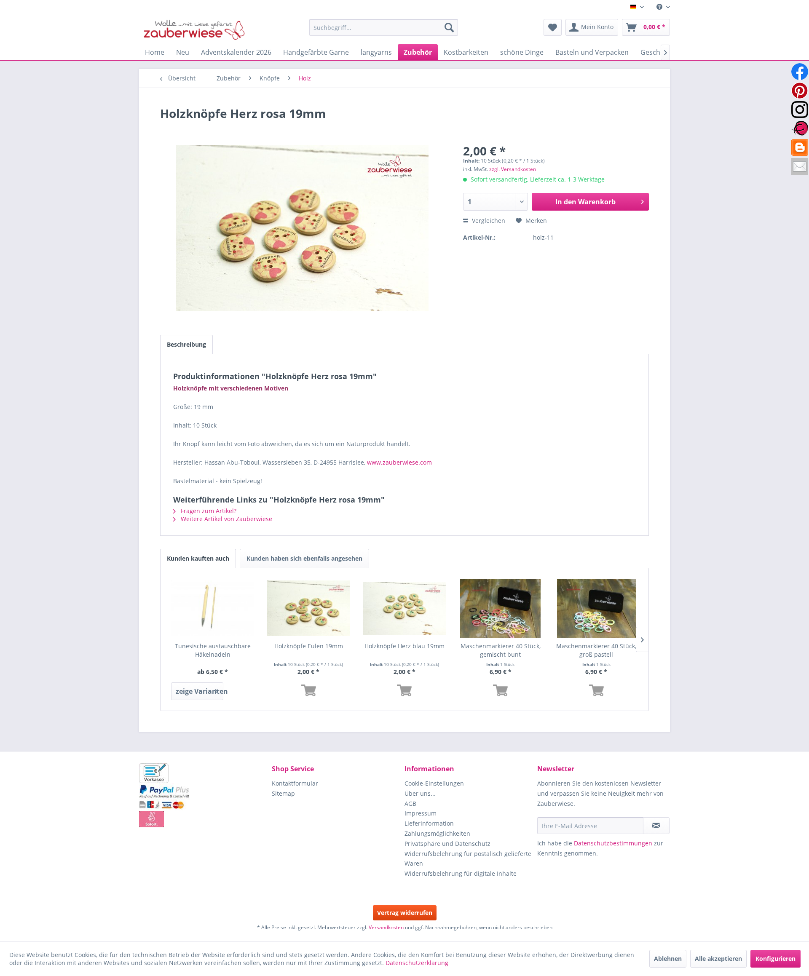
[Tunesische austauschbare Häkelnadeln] (212, 608)
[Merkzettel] (553, 27)
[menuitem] (660, 7)
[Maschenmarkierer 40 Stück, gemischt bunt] (500, 608)
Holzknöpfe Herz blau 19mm (404, 646)
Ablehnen (668, 959)
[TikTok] (799, 147)
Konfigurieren (775, 959)
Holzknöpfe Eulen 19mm (308, 646)
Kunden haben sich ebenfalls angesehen (304, 558)
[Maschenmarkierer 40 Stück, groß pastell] (596, 608)
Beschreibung (186, 344)
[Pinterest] (799, 90)
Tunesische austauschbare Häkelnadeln (213, 650)
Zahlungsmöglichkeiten (437, 833)
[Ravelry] (799, 128)
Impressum (420, 813)
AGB (410, 804)
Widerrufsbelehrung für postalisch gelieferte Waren (467, 859)
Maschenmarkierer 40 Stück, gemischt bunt (501, 650)
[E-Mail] (799, 166)
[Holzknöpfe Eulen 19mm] (309, 608)
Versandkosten (386, 927)
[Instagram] (799, 109)
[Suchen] (449, 27)
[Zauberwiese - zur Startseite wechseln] (194, 29)
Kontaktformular (295, 783)
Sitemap (283, 793)
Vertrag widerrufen (404, 913)
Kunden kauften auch (198, 558)
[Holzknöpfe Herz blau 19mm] (404, 608)
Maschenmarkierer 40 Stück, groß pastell (596, 650)
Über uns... (420, 793)
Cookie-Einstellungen (434, 783)
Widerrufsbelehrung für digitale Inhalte (460, 873)
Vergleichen (487, 221)
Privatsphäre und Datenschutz (447, 844)
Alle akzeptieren (718, 959)
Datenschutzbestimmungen (613, 843)
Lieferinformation (429, 823)
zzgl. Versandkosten (512, 169)
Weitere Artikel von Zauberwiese (225, 519)
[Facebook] (799, 71)
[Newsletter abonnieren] (656, 825)
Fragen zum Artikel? (207, 511)
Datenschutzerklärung (417, 963)
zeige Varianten (199, 691)
